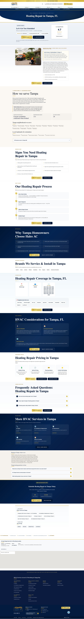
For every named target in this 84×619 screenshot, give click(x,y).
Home (31, 13)
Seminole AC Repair (31, 590)
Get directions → (3, 549)
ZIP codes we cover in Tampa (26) (20, 140)
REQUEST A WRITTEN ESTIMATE (47, 349)
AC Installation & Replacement (19, 585)
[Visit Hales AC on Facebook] (14, 613)
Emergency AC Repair (17, 597)
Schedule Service (16, 599)
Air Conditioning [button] (14, 7)
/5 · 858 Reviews (24, 33)
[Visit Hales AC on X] (17, 613)
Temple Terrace (31, 526)
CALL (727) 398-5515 (36, 83)
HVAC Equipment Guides (18, 587)
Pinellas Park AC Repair (32, 588)
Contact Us (44, 612)
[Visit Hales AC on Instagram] (15, 613)
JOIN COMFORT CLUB (42, 378)
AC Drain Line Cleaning (17, 590)
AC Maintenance (16, 588)
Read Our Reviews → (59, 36)
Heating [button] (26, 7)
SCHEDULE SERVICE (47, 83)
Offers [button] (59, 7)
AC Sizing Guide (16, 592)
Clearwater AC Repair (31, 585)
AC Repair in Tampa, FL (38, 516)
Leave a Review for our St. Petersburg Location (30, 613)
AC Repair (15, 583)
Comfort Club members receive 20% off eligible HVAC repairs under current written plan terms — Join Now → (32, 41)
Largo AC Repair (31, 587)
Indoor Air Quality (60, 585)
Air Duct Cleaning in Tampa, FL (49, 516)
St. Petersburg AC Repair (32, 583)
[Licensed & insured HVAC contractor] (68, 612)
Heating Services (45, 583)
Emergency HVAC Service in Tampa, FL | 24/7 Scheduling (27, 513)
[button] (18, 7)
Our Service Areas (35, 13)
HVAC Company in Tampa (42, 13)
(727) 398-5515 (60, 4)
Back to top (66, 617)
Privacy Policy (24, 617)
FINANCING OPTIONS (53, 378)
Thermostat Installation (47, 585)
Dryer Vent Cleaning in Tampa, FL (23, 518)
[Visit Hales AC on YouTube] (19, 613)
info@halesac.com (45, 610)
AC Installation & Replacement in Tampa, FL (46, 513)
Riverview (24, 526)
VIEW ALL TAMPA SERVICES (42, 447)
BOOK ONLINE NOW (47, 500)
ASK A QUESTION (47, 410)
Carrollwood (38, 526)
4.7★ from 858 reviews (4, 535)
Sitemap (19, 617)
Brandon (19, 526)
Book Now (69, 4)
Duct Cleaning (59, 583)
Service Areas (70, 7)
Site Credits (15, 617)
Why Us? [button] (48, 7)
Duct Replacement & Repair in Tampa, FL (38, 518)
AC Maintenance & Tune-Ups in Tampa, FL (25, 516)
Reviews (29, 599)
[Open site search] (42, 4)
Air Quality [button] (37, 7)
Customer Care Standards (32, 597)
